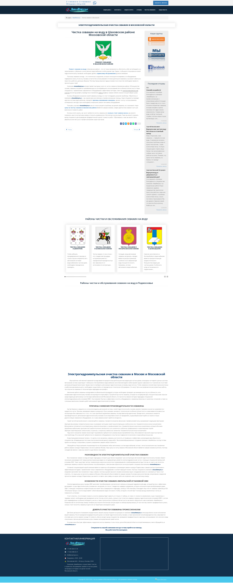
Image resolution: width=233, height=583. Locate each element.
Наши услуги (128, 10)
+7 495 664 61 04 (73, 2)
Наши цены (107, 10)
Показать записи (161, 123)
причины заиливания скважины (104, 100)
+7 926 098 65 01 (86, 2)
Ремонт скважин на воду (77, 69)
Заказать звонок (161, 3)
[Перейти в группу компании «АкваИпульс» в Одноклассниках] (156, 41)
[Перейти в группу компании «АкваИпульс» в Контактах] (156, 55)
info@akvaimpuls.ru (72, 555)
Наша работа (163, 10)
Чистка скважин (149, 10)
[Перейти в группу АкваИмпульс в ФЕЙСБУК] (156, 69)
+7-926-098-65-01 (72, 552)
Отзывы (139, 10)
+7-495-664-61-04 (72, 549)
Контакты (117, 10)
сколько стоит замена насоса (118, 113)
